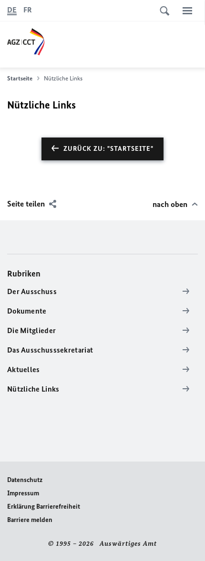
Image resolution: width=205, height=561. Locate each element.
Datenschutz (24, 480)
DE (12, 9)
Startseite (19, 78)
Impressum (23, 493)
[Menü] (187, 10)
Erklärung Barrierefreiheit (43, 506)
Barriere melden (29, 520)
